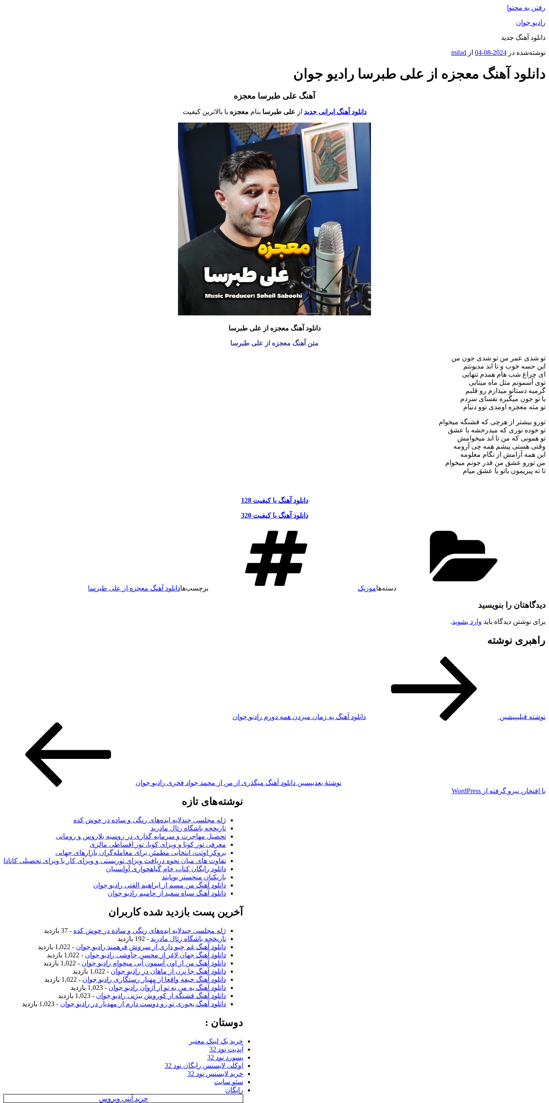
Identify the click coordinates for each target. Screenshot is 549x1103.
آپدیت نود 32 (226, 1049)
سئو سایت (228, 1081)
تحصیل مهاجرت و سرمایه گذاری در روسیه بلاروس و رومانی (141, 836)
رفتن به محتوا (526, 7)
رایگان (234, 1090)
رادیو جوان (531, 22)
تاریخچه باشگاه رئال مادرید (188, 828)
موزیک (367, 588)
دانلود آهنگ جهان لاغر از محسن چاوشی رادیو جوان (155, 955)
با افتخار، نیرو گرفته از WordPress (499, 790)
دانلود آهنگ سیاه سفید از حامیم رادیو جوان (167, 893)
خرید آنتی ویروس (123, 1098)
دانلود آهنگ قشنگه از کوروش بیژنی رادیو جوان (161, 995)
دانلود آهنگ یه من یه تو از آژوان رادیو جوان (167, 987)
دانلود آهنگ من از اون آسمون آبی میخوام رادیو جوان (153, 963)
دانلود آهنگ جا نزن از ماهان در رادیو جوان (168, 971)
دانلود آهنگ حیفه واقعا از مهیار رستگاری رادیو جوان (154, 979)
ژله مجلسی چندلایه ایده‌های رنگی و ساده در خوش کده (149, 820)
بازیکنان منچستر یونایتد (194, 877)
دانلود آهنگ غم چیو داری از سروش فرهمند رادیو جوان (151, 946)
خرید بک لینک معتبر (216, 1041)
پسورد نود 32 (225, 1057)
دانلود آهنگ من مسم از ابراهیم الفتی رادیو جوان (159, 885)
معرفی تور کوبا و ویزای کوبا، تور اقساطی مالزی (158, 844)
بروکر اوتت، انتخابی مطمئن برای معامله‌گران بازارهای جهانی (140, 852)
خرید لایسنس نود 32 (215, 1073)
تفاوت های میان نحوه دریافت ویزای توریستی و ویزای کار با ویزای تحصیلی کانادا (114, 860)
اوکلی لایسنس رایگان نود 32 (204, 1065)
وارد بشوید (467, 621)
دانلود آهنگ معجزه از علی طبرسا (134, 588)
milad (458, 52)
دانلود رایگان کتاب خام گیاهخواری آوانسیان (166, 868)
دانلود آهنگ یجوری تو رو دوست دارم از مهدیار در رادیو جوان (143, 1003)
